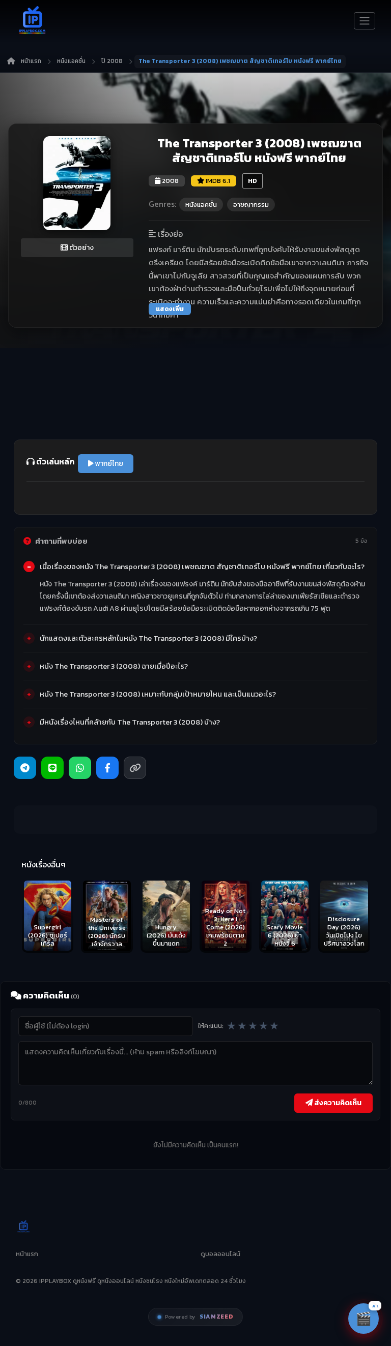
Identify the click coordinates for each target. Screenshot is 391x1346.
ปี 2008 (112, 61)
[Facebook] (107, 768)
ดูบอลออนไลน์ (220, 1254)
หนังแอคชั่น (71, 61)
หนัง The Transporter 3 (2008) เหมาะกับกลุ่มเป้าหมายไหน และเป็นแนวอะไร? (158, 694)
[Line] (52, 768)
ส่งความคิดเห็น (337, 1102)
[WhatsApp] (80, 768)
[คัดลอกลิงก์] (135, 768)
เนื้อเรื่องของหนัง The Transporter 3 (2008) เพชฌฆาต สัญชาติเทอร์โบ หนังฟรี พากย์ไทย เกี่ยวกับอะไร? (202, 566)
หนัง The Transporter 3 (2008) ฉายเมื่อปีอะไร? (114, 666)
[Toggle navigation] (364, 20)
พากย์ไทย (108, 463)
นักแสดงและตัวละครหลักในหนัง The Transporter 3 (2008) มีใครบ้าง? (148, 638)
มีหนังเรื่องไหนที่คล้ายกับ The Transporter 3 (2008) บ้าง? (130, 722)
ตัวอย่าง (81, 247)
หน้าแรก (31, 61)
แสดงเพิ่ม (170, 309)
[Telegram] (25, 768)
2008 (169, 180)
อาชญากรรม (251, 204)
